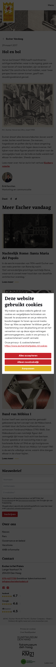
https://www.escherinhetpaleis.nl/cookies (26, 345)
